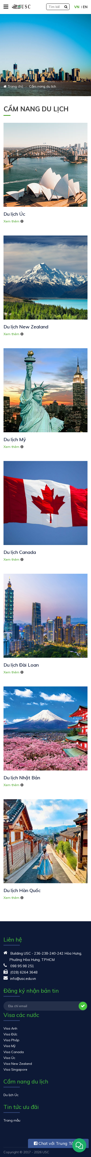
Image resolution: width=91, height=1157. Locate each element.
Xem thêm (11, 221)
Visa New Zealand (18, 1064)
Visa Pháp (11, 1040)
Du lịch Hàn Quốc (22, 890)
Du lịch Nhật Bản (22, 778)
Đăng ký (83, 1006)
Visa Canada (14, 1052)
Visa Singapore (15, 1069)
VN (76, 7)
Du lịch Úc (14, 214)
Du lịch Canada (20, 552)
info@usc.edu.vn (23, 978)
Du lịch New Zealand (26, 327)
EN (85, 7)
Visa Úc (9, 1058)
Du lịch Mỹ (15, 439)
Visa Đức (10, 1034)
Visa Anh (10, 1028)
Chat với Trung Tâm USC (56, 1144)
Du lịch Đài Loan (21, 665)
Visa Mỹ (9, 1046)
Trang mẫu (12, 1120)
